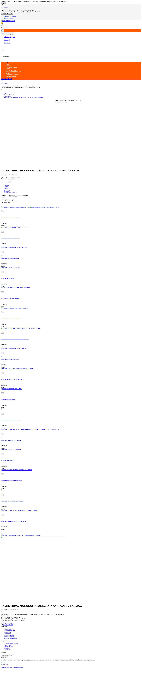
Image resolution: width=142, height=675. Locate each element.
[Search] (2, 30)
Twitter (6, 186)
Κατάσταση (4, 202)
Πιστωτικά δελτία (8, 646)
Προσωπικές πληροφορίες (11, 643)
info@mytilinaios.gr (9, 623)
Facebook (6, 185)
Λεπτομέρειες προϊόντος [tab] (10, 192)
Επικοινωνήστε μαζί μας (10, 638)
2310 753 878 (4, 7)
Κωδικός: (4, 175)
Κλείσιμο (63, 1)
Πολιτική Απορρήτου (9, 630)
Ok (66, 1)
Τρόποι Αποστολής (9, 629)
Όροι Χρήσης (7, 632)
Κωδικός (3, 197)
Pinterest (6, 188)
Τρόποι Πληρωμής (9, 635)
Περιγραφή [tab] (7, 191)
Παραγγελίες (7, 645)
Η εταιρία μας (7, 633)
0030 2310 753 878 (8, 625)
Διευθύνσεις (7, 648)
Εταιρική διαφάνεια (9, 636)
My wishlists (7, 649)
